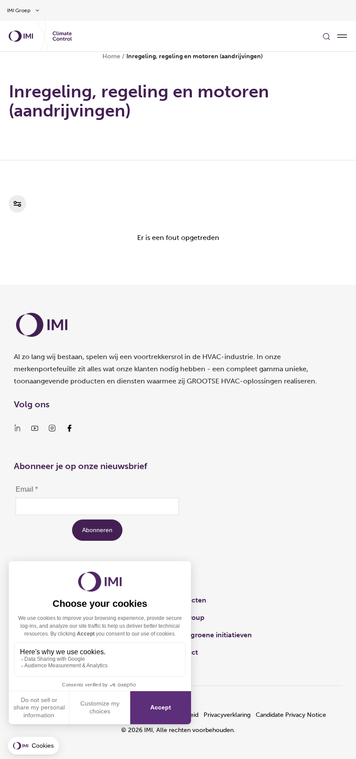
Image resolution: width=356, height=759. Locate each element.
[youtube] (34, 428)
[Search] (326, 36)
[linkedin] (17, 428)
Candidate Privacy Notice (291, 715)
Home (111, 56)
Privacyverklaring (227, 715)
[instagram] (52, 428)
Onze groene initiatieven (211, 635)
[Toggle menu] (342, 36)
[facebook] (69, 428)
